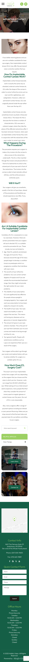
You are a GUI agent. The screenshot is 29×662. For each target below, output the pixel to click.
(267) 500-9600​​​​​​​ (17, 553)
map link (4, 509)
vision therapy (7, 442)
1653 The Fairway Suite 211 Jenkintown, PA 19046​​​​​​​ (14, 545)
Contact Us (14, 487)
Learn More (14, 461)
